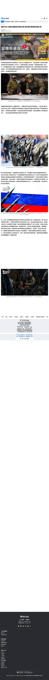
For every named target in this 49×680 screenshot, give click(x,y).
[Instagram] (25, 626)
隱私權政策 (3, 640)
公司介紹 (2, 652)
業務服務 (2, 664)
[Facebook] (18, 626)
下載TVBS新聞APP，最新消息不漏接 (25, 335)
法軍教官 (32, 316)
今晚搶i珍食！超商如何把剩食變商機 (24, 330)
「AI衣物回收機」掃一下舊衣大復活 (24, 331)
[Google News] (30, 626)
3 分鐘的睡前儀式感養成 (24, 325)
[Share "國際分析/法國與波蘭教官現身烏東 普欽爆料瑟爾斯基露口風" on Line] (44, 18)
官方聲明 (2, 665)
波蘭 (6, 316)
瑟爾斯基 (27, 316)
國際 (4, 24)
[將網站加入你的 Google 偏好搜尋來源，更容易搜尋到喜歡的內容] (24, 338)
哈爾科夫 (10, 316)
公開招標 (2, 662)
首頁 (1, 24)
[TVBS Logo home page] (5, 18)
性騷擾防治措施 (4, 642)
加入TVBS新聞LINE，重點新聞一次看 (24, 336)
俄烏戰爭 (21, 316)
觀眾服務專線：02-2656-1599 (24, 623)
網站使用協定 (3, 644)
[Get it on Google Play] (29, 672)
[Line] (21, 626)
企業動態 (2, 653)
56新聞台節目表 (4, 634)
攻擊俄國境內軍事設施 (40, 316)
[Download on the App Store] (20, 672)
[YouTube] (28, 626)
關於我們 (2, 633)
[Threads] (23, 626)
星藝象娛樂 (3, 658)
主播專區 (2, 657)
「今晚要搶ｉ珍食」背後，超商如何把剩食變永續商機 (15, 21)
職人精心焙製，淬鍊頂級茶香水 (24, 323)
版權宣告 (2, 646)
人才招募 (2, 655)
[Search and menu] (47, 18)
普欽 (2, 316)
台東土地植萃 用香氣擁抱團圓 (24, 322)
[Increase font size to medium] (42, 18)
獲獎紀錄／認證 (4, 667)
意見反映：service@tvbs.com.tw (24, 621)
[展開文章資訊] (47, 30)
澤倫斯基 (16, 316)
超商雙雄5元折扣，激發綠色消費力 (24, 329)
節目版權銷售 (3, 660)
